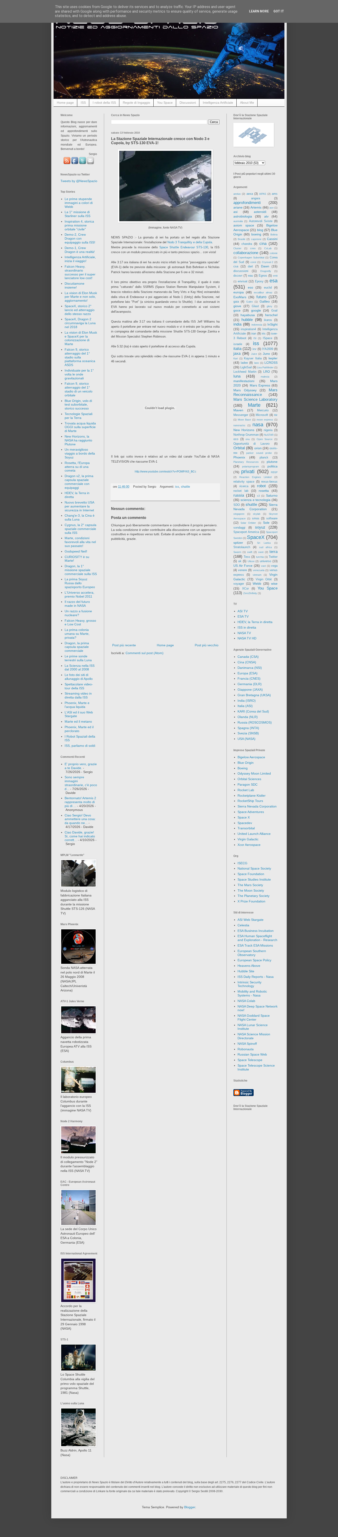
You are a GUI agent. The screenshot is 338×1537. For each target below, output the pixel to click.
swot (261, 552)
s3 (258, 495)
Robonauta (246, 1049)
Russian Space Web (252, 1054)
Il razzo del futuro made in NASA (77, 603)
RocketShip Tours (250, 801)
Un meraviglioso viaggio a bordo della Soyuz (80, 453)
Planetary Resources (246, 462)
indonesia (257, 324)
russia (238, 495)
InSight (272, 324)
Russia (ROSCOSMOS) (255, 722)
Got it (278, 11)
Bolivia (274, 234)
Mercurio (263, 410)
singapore (238, 513)
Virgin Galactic (248, 839)
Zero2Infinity (250, 593)
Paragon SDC (248, 784)
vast (263, 565)
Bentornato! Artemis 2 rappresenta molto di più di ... (80, 802)
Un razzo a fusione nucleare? (78, 613)
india (237, 324)
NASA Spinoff (247, 1043)
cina (262, 243)
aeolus (237, 193)
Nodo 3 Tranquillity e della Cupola (189, 242)
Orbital (239, 448)
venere (242, 570)
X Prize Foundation (251, 901)
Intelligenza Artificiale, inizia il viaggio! (80, 259)
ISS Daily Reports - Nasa (256, 977)
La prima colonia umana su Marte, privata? (77, 633)
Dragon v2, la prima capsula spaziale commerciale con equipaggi (79, 481)
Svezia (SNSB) (248, 733)
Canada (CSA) (248, 656)
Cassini (272, 239)
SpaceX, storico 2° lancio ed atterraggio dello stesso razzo (80, 310)
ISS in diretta (247, 627)
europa (238, 292)
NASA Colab (246, 1001)
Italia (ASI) (245, 706)
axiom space (243, 225)
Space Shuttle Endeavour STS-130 (183, 247)
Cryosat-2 (267, 262)
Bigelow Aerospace (251, 757)
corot (253, 262)
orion (258, 448)
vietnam (257, 574)
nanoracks (239, 425)
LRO (266, 371)
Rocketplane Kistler (252, 795)
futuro (261, 297)
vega (274, 565)
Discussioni (188, 102)
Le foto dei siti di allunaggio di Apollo (79, 677)
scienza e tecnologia (256, 500)
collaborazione (245, 253)
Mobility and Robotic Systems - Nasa (252, 993)
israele (237, 344)
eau (250, 275)
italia (237, 348)
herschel (271, 315)
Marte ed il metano (78, 721)
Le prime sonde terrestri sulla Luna (78, 658)
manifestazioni (243, 381)
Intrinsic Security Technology (249, 984)
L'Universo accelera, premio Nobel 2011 (79, 594)
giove (237, 306)
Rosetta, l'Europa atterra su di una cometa (77, 466)
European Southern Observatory (252, 953)
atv (266, 216)
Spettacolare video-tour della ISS (79, 686)
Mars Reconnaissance (255, 392)
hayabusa (248, 315)
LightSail (246, 367)
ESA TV (243, 616)
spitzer (238, 542)
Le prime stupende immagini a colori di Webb (79, 203)
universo (265, 561)
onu (248, 439)
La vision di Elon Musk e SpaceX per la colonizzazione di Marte (81, 338)
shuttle (185, 486)
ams (275, 193)
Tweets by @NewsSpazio (78, 181)
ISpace (267, 338)
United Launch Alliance (254, 834)
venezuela (258, 570)
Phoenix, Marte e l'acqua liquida (77, 705)
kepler (273, 358)
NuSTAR (269, 434)
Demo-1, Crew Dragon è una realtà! (80, 250)
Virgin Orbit (264, 579)
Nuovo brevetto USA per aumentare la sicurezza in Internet (79, 506)
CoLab (268, 248)
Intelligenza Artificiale (218, 102)
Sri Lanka (264, 542)
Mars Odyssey (245, 390)
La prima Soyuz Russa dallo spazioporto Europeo (80, 583)
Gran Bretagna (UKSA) (254, 695)
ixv (254, 349)
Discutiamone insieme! (74, 285)
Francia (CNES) (249, 678)
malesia (265, 376)
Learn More (259, 11)
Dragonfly (265, 271)
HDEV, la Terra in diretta (255, 622)
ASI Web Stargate (251, 920)
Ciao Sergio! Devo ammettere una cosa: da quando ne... (80, 819)
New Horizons (243, 430)
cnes (253, 248)
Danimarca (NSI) (250, 668)
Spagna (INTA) (248, 728)
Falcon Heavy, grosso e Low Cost (80, 622)
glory (269, 306)
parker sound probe (259, 453)
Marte (254, 405)
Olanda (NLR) (248, 717)
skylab (256, 513)
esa (273, 280)
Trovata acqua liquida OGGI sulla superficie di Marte (80, 427)
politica (272, 466)
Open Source (265, 439)
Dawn (265, 266)
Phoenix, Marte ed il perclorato (79, 729)
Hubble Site (246, 971)
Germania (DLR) (250, 684)
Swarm (237, 552)
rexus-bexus (269, 481)
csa (235, 266)
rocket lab (240, 490)
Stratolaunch (241, 547)
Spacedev (245, 823)
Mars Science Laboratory (255, 399)
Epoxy (259, 281)
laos (256, 362)
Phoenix (239, 457)
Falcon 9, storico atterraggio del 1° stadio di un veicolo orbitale (78, 389)
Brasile (241, 239)
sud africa (265, 547)
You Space (165, 102)
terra (273, 552)
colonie (274, 253)
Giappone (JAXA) (250, 689)
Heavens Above (249, 965)
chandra (246, 244)
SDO (236, 505)
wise (274, 583)
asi (235, 212)
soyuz (260, 527)
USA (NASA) (246, 739)
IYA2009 (267, 349)
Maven (238, 410)
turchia (260, 556)
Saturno (272, 495)
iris (264, 333)
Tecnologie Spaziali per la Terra (78, 416)
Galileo (265, 301)
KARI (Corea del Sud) (253, 711)
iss (177, 486)
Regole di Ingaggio (136, 102)
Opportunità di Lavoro (251, 443)
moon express (265, 419)
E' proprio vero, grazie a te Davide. (81, 766)
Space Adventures (251, 812)
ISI (254, 338)
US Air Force (242, 565)
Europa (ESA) (248, 673)
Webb (257, 583)
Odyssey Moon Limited (254, 773)
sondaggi (239, 527)
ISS (83, 102)
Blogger (189, 1507)
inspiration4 (248, 329)
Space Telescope (250, 1060)
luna (237, 376)
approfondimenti (247, 202)
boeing (256, 234)
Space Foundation (251, 874)
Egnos (263, 275)
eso (250, 287)
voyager (238, 583)
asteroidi (260, 212)
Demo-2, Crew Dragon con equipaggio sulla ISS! (80, 238)
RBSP (274, 472)
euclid (268, 287)
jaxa (237, 353)
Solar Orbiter (248, 522)
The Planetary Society (253, 896)
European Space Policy (254, 960)
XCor (245, 588)
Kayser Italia (253, 358)
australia (238, 221)
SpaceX (256, 537)
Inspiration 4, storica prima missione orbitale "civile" (79, 225)
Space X (244, 817)
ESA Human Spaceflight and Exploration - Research (257, 938)
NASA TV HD (247, 638)
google (256, 310)
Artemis (255, 207)
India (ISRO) (247, 700)
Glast (255, 306)
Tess (247, 556)
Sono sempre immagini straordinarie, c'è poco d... (81, 782)
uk (239, 561)
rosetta (264, 490)
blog (260, 230)
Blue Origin (246, 762)
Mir (276, 415)
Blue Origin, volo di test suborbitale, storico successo (78, 404)
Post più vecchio (206, 645)
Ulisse (251, 561)
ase (271, 207)
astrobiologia (242, 216)
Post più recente (124, 645)
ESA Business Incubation (256, 931)
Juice (254, 353)
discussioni (240, 271)
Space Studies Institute (254, 879)
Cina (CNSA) (247, 662)
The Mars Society (250, 885)
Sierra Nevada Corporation (257, 806)
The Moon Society (251, 890)
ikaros (268, 320)
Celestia (243, 925)
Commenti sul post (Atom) (144, 653)
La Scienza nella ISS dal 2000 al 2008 (80, 667)
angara (255, 198)
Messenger (240, 415)
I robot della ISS (104, 102)
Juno (266, 353)
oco (235, 439)
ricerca (243, 486)
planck (264, 457)
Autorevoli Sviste (260, 221)
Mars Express (260, 385)
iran (253, 333)
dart (250, 266)
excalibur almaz (263, 292)
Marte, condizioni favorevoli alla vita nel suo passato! (80, 542)
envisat (242, 281)
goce (237, 310)
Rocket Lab (246, 790)
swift (249, 552)
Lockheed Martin (244, 371)
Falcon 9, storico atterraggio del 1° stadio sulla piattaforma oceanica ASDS (80, 357)
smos (255, 518)
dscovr (237, 275)
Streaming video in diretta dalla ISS (78, 695)
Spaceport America (246, 532)
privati (248, 471)
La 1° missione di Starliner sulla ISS (77, 214)
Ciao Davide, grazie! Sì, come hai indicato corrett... (80, 836)
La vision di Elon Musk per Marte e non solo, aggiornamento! (81, 297)
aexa (249, 193)
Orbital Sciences (249, 779)
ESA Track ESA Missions (255, 945)
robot (261, 486)
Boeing (243, 768)
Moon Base (244, 419)
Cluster (237, 248)
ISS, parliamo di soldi (80, 745)
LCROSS (271, 362)
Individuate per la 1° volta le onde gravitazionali (79, 374)
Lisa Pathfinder (265, 367)
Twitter (273, 556)
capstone (256, 239)
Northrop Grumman (246, 434)
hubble (247, 320)
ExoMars (239, 297)
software (272, 518)
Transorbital (246, 828)
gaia (236, 301)
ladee (244, 362)
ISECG (242, 863)
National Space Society (254, 868)
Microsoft (262, 415)
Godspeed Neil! (76, 551)
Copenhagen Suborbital (251, 257)
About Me (247, 102)
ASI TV (243, 611)
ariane (238, 207)
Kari (235, 358)
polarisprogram (250, 466)
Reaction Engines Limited (255, 477)
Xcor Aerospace (249, 845)
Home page (65, 102)
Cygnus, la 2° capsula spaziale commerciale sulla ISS (80, 529)
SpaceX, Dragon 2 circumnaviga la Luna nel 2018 (80, 323)
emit (275, 275)
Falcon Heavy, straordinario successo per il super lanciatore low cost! (80, 272)
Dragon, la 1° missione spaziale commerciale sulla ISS (81, 570)
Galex (249, 301)
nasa (257, 424)
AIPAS (262, 193)
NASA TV (244, 633)
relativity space (243, 481)
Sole (266, 522)
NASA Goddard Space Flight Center (254, 1017)
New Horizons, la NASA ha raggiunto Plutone (78, 440)
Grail (274, 310)
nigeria (268, 430)
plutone (272, 462)
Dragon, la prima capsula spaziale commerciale (77, 647)
